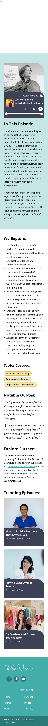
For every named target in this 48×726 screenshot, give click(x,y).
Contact (28, 708)
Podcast (28, 696)
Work (7, 708)
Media (27, 702)
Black (14, 723)
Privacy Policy (28, 719)
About (7, 702)
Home (7, 696)
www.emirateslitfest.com (22, 466)
